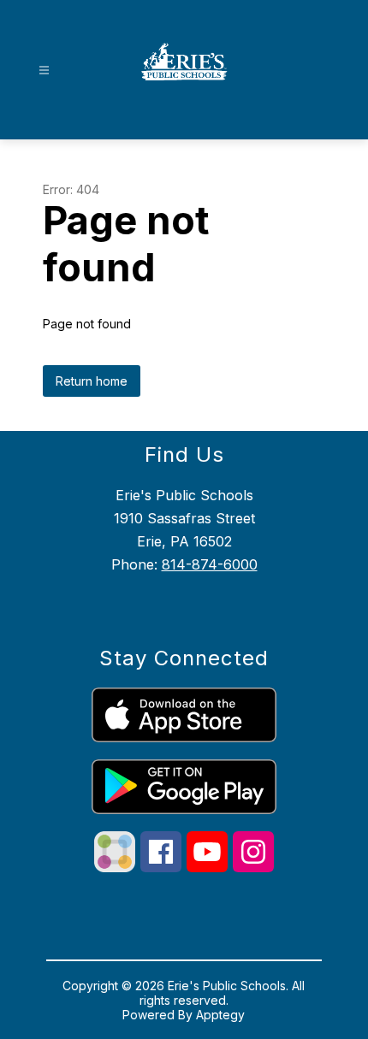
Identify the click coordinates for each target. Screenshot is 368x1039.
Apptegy (220, 1014)
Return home (92, 381)
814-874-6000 (210, 564)
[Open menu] (44, 70)
